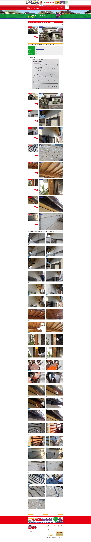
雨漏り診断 (59, 526)
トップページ (48, 525)
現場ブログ (52, 8)
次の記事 (30, 514)
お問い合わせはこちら (63, 8)
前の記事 (60, 514)
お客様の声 (48, 8)
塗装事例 (43, 8)
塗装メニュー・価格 (60, 525)
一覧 (45, 514)
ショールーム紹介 (58, 8)
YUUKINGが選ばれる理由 (33, 8)
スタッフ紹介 (48, 529)
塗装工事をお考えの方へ (28, 8)
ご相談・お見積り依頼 (48, 520)
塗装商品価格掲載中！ (38, 8)
